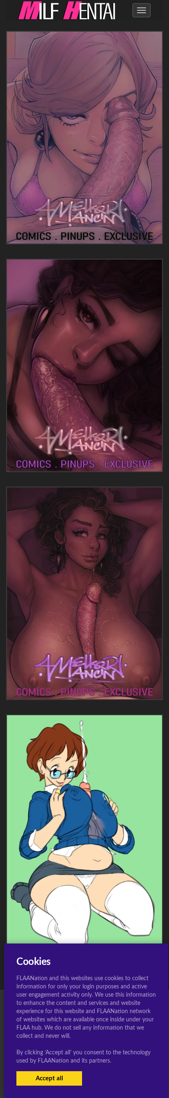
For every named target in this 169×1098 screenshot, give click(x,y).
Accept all (49, 1078)
